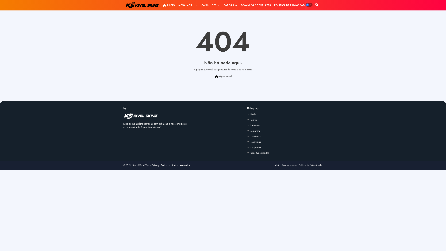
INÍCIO (168, 5)
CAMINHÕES (208, 5)
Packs (253, 114)
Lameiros (255, 125)
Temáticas (255, 136)
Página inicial (223, 77)
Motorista (255, 131)
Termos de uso (289, 165)
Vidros (254, 120)
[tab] (168, 5)
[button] (309, 5)
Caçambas (256, 147)
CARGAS (229, 5)
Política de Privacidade (310, 165)
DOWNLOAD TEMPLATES (256, 5)
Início (277, 165)
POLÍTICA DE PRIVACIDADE (290, 5)
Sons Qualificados (260, 153)
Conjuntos (256, 142)
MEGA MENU (186, 5)
